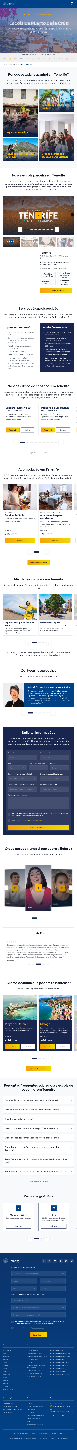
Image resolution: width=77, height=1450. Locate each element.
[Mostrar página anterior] (20, 229)
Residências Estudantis (10, 1406)
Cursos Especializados (34, 1376)
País (9, 763)
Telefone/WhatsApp (37, 763)
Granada (5, 1365)
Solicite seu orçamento (38, 827)
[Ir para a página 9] (56, 442)
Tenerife (5, 1380)
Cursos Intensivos (32, 1350)
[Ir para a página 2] (38, 45)
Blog (28, 1421)
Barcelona (6, 1356)
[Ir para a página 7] (52, 229)
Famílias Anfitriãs (8, 1403)
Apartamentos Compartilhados (12, 1409)
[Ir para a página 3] (42, 45)
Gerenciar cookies (57, 1433)
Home (5, 64)
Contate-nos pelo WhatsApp (61, 1406)
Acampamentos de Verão (34, 1353)
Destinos (12, 64)
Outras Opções (8, 1412)
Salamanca (6, 1374)
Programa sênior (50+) (33, 1370)
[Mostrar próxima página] (57, 229)
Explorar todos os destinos (38, 1069)
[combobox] (17, 767)
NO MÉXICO (6, 1386)
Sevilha (5, 1377)
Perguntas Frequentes (33, 1418)
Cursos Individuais (32, 1359)
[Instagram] (61, 1261)
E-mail (52, 763)
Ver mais (45, 1181)
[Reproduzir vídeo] (38, 215)
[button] (38, 1100)
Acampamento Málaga (57, 1368)
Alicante (5, 1359)
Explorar (27, 430)
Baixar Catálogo (39, 1335)
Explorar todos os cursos (38, 453)
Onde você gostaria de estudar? (20, 774)
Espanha (20, 64)
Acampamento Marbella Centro (59, 1362)
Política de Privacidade (21, 1433)
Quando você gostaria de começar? (21, 784)
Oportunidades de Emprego (35, 1415)
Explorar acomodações (38, 563)
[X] (49, 1261)
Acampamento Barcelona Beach (60, 1353)
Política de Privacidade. (35, 820)
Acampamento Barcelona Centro (60, 1356)
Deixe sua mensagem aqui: (18, 795)
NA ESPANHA (7, 1350)
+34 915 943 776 (57, 1403)
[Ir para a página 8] (52, 442)
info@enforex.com (58, 1409)
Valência (5, 1383)
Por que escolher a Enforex (35, 1406)
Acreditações (31, 1409)
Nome (10, 753)
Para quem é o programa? (49, 784)
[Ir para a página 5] (44, 229)
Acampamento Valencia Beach (59, 1374)
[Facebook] (44, 1261)
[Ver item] (11, 242)
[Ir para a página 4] (40, 229)
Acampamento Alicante (57, 1350)
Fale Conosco (31, 1412)
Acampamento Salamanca (58, 1371)
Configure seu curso (56, 290)
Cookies (33, 1433)
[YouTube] (55, 1261)
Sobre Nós (30, 1403)
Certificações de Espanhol (35, 1373)
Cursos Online (31, 1362)
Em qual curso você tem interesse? (52, 774)
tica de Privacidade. (38, 1328)
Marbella (5, 1371)
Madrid (5, 1353)
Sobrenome (44, 753)
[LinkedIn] (66, 1261)
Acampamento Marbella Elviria (59, 1365)
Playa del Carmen (8, 1389)
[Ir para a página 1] (34, 45)
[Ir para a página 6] (48, 229)
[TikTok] (72, 1261)
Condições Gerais (43, 1433)
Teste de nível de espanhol (35, 1424)
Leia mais (18, 1226)
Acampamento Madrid (57, 1359)
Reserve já (13, 430)
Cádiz (5, 1362)
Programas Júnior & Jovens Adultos (37, 1356)
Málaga (5, 1368)
